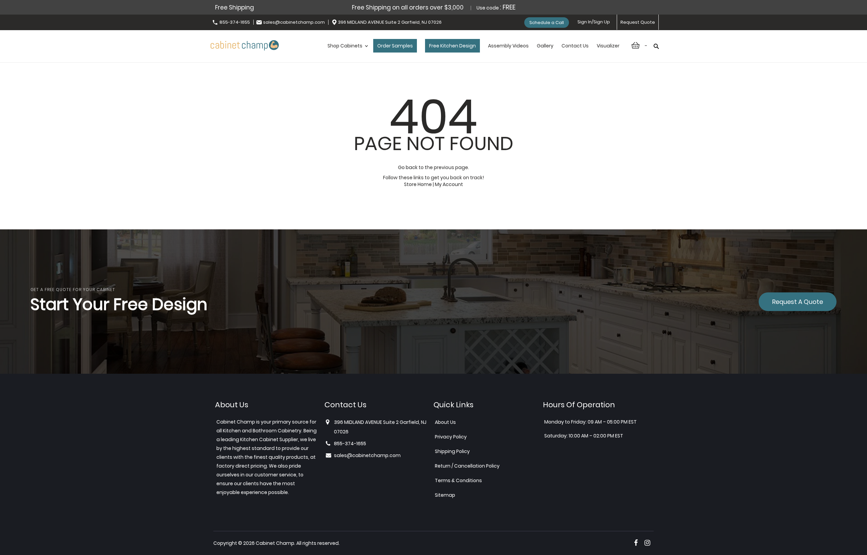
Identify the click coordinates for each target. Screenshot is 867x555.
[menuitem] (346, 52)
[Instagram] (647, 543)
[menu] (473, 52)
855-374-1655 (234, 22)
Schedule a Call (546, 22)
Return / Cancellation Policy (467, 465)
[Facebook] (636, 543)
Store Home (418, 184)
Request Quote (637, 22)
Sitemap (445, 495)
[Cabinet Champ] (244, 44)
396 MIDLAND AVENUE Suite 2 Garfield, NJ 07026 (390, 22)
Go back (408, 167)
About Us (445, 422)
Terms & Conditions (458, 480)
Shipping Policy (452, 451)
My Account (449, 184)
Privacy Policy (451, 436)
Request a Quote (797, 301)
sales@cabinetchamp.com (294, 22)
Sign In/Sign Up (593, 22)
